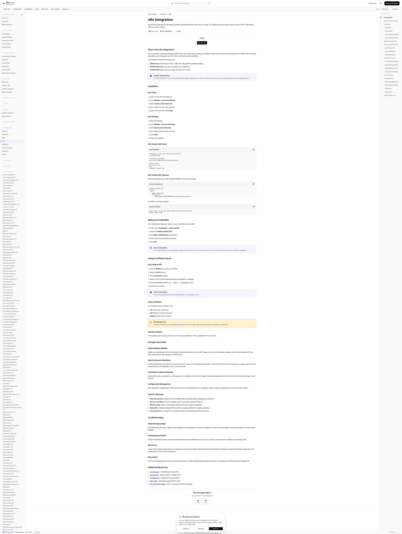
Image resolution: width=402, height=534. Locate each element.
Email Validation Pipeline (392, 61)
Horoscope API (7, 524)
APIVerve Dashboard (179, 324)
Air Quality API (6, 188)
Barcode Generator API (9, 223)
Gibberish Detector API (9, 492)
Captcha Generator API (9, 263)
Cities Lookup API (7, 287)
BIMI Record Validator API (9, 233)
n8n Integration (388, 17)
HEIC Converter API (8, 516)
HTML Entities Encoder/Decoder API (12, 527)
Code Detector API (8, 295)
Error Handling (55, 9)
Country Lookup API (8, 348)
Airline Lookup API (8, 191)
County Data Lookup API (9, 351)
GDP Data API (6, 487)
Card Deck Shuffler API (9, 266)
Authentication (17, 9)
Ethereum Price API (8, 455)
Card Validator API (7, 268)
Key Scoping (6, 63)
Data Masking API (7, 389)
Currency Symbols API (9, 378)
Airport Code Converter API (10, 193)
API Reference (155, 478)
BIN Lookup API (7, 236)
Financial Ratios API (8, 473)
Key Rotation (6, 66)
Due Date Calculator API (9, 441)
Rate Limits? (388, 92)
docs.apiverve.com (193, 294)
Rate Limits (45, 9)
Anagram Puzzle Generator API (11, 204)
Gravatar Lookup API (8, 503)
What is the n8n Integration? (392, 21)
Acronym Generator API (9, 177)
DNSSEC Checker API (8, 428)
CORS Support (6, 47)
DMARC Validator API (8, 420)
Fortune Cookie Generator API (11, 476)
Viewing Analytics (390, 55)
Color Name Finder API (9, 306)
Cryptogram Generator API (10, 365)
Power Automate (7, 148)
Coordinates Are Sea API (9, 330)
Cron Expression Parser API (10, 359)
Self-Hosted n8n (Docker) (392, 38)
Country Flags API (7, 343)
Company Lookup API (8, 316)
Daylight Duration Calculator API (11, 394)
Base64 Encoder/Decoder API (10, 225)
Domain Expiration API (9, 439)
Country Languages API (9, 346)
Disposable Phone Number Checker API (12, 408)
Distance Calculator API (9, 412)
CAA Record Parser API (9, 260)
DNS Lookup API (7, 423)
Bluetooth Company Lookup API (11, 247)
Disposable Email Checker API (11, 405)
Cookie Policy (191, 524)
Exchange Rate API (8, 457)
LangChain (5, 134)
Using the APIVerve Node (391, 44)
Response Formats (7, 40)
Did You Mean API (7, 402)
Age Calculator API (8, 185)
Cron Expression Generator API (11, 356)
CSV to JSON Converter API (10, 370)
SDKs (37, 9)
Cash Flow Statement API (9, 271)
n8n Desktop (388, 31)
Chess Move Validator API (10, 279)
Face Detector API (7, 463)
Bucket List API (7, 257)
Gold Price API (6, 497)
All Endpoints (6, 34)
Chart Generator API (8, 276)
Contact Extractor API (8, 324)
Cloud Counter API (8, 290)
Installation (387, 24)
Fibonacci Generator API (9, 465)
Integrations (163, 14)
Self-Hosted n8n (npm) (391, 34)
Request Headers (7, 37)
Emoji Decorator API (8, 449)
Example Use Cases (389, 58)
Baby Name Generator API (9, 217)
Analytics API (6, 85)
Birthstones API (7, 241)
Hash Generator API (8, 511)
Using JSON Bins (390, 51)
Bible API (5, 231)
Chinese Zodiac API (8, 282)
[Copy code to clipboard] (253, 149)
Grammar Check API (8, 500)
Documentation (152, 14)
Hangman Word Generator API (11, 508)
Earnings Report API (8, 444)
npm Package (154, 472)
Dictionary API (6, 399)
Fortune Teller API (7, 479)
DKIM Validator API (8, 417)
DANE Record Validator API (10, 386)
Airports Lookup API (8, 199)
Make (3, 138)
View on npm (202, 43)
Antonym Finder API (8, 207)
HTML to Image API (8, 530)
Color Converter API (8, 303)
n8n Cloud (388, 27)
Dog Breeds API (7, 431)
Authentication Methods (9, 56)
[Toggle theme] (381, 3)
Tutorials (64, 9)
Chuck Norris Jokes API (9, 284)
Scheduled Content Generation (392, 68)
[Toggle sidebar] (21, 14)
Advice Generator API (8, 183)
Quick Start (7, 9)
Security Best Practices (9, 73)
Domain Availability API (9, 436)
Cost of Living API (7, 332)
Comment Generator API (9, 314)
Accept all (216, 528)
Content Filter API (7, 327)
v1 (378, 9)
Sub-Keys (5, 59)
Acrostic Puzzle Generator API (11, 180)
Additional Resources (390, 95)
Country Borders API (8, 335)
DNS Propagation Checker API (11, 425)
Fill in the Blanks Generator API (11, 471)
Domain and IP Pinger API (9, 433)
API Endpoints (29, 9)
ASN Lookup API (7, 215)
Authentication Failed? (391, 85)
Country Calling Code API (9, 340)
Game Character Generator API (11, 484)
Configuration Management (392, 71)
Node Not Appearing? (391, 81)
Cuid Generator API (8, 372)
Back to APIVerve (392, 3)
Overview (5, 18)
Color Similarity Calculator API (11, 311)
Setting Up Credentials (390, 41)
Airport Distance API (8, 196)
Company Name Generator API (11, 319)
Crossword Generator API (9, 362)
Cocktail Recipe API (8, 292)
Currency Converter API (9, 375)
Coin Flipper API (7, 298)
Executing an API (390, 48)
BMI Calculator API (8, 249)
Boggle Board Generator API (10, 252)
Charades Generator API (9, 273)
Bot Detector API (7, 255)
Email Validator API (8, 447)
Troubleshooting (388, 78)
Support (394, 9)
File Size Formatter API (9, 468)
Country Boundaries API (9, 338)
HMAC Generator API (8, 522)
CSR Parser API (7, 367)
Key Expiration (6, 69)
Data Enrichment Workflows (392, 65)
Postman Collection (8, 89)
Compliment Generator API (10, 322)
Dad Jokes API (6, 383)
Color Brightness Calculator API (11, 300)
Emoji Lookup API (7, 452)
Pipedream (5, 144)
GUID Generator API (8, 506)
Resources (385, 9)
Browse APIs (154, 475)
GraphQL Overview (7, 113)
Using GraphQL (6, 116)
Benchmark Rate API (8, 228)
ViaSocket (5, 151)
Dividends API (6, 415)
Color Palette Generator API (10, 308)
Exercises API (6, 460)
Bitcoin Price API (7, 244)
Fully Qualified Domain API (10, 481)
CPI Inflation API (7, 354)
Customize (186, 528)
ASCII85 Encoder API (8, 212)
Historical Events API (8, 519)
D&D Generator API (8, 381)
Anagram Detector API (9, 201)
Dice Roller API (6, 397)
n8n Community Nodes (157, 484)
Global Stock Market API (9, 495)
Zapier (4, 154)
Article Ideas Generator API (10, 209)
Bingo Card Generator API (9, 239)
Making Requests (7, 24)
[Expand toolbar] (398, 532)
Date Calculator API (8, 391)
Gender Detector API (8, 490)
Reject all (201, 528)
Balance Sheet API (7, 220)
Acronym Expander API (9, 174)
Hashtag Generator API (9, 514)
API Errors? (388, 88)
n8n (3, 141)
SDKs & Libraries (7, 92)
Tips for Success (388, 75)
